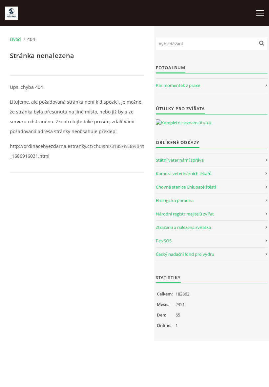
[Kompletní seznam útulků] (183, 122)
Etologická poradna (175, 200)
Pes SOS (164, 241)
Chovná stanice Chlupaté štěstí (186, 187)
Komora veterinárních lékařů (184, 173)
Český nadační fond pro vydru (185, 254)
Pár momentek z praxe (178, 85)
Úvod (15, 39)
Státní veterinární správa (180, 160)
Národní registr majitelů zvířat (185, 214)
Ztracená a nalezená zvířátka (183, 227)
